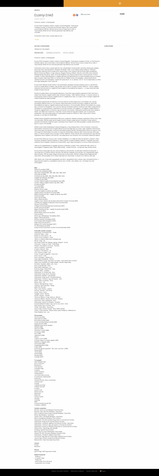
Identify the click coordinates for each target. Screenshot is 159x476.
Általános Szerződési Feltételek (60, 471)
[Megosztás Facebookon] (77, 15)
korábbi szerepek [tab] (53, 53)
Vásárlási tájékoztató (91, 471)
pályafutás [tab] (38, 53)
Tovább (37, 39)
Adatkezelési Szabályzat (77, 471)
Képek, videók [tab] (68, 53)
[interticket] (48, 3)
